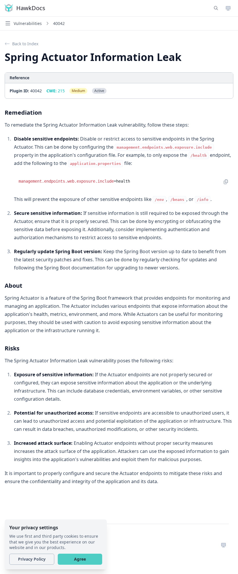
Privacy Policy (32, 559)
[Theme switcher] (228, 8)
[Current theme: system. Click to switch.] (223, 544)
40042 (59, 23)
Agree (80, 559)
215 (55, 90)
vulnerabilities (28, 23)
